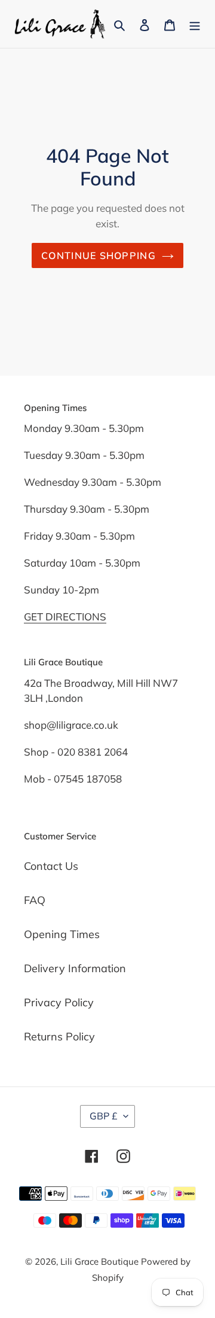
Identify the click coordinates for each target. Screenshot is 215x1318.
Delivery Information (75, 968)
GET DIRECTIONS (65, 616)
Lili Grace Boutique (100, 1261)
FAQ (34, 900)
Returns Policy (59, 1036)
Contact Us (51, 866)
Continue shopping (98, 255)
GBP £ (104, 1116)
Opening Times (62, 934)
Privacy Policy (59, 1002)
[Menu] (194, 24)
